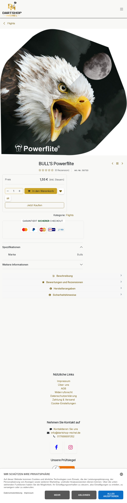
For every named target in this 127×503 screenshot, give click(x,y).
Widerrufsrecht (63, 392)
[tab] (63, 276)
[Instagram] (70, 447)
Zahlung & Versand (63, 399)
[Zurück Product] (112, 163)
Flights (11, 23)
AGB (63, 388)
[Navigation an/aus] (121, 9)
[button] (8, 198)
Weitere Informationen (15, 264)
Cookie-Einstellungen (63, 403)
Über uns (63, 384)
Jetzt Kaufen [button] (34, 205)
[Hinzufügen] (20, 191)
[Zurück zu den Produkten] (117, 163)
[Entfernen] (8, 191)
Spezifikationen (11, 247)
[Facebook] (56, 447)
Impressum (63, 381)
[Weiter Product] (122, 163)
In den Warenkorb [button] (42, 191)
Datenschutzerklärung (63, 395)
